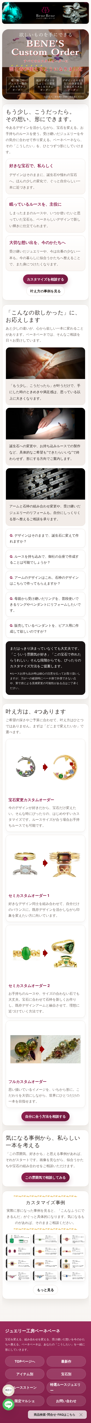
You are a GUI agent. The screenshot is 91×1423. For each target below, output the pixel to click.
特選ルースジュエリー (65, 1387)
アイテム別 (24, 1374)
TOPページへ (25, 1361)
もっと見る (45, 1290)
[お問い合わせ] (8, 1390)
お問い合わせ (66, 1401)
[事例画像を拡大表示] (18, 1239)
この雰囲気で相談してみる (45, 1177)
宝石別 (66, 1374)
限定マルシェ (25, 1401)
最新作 (66, 1361)
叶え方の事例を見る (45, 291)
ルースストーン (25, 1387)
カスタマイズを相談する (45, 279)
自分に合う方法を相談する (45, 1116)
